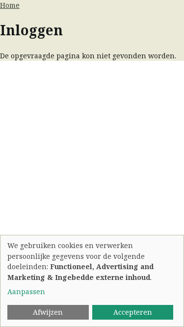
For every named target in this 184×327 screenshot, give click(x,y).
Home (10, 5)
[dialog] (92, 281)
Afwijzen (48, 312)
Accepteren (132, 312)
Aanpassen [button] (26, 291)
